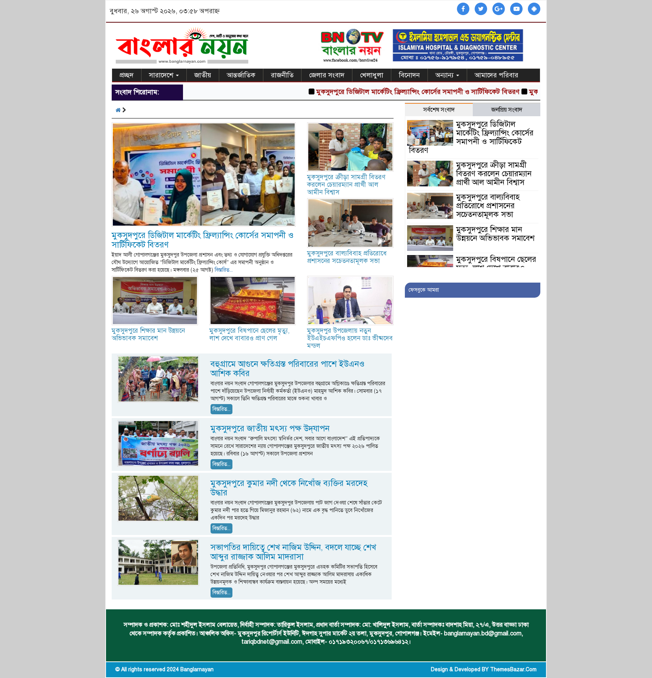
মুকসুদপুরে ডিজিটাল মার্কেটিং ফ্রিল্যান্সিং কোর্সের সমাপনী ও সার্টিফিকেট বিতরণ (397, 92)
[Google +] (498, 9)
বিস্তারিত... (224, 270)
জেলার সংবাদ (326, 75)
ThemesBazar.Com (513, 669)
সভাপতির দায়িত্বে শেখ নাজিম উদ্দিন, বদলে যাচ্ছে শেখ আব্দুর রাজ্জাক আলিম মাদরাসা (293, 552)
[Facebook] (463, 9)
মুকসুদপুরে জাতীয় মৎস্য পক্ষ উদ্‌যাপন (270, 428)
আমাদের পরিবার (496, 75)
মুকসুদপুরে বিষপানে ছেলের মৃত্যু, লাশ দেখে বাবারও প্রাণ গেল (249, 334)
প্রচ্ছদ (127, 75)
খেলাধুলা (371, 75)
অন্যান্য (445, 75)
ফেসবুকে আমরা (424, 290)
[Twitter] (481, 9)
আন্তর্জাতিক (241, 75)
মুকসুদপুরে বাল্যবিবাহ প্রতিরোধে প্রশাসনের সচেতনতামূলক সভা (347, 257)
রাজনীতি (282, 75)
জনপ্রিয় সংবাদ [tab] (506, 110)
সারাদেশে (162, 75)
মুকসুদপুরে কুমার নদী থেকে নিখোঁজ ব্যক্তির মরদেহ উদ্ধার (289, 488)
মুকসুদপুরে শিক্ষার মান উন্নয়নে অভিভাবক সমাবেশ (148, 334)
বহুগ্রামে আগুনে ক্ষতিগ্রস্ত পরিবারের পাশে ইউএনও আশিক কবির (287, 368)
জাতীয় (202, 75)
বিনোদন (409, 75)
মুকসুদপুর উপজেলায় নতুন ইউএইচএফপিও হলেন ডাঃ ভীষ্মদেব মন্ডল (350, 338)
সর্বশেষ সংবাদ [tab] (439, 110)
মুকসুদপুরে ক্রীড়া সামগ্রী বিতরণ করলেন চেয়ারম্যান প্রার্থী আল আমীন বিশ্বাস (346, 184)
